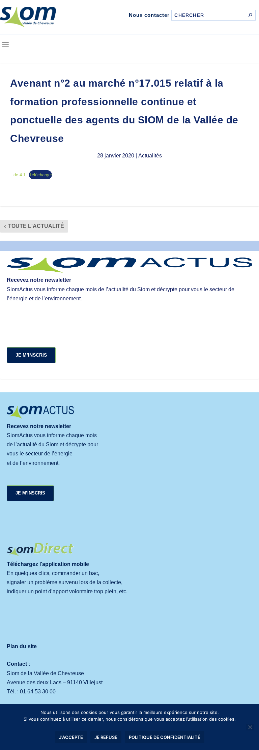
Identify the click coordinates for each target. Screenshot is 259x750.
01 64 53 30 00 (38, 691)
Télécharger (40, 174)
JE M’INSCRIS (31, 355)
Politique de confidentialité (164, 737)
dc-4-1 (19, 174)
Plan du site (22, 646)
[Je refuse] (250, 727)
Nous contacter (149, 15)
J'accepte (71, 737)
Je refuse (105, 737)
